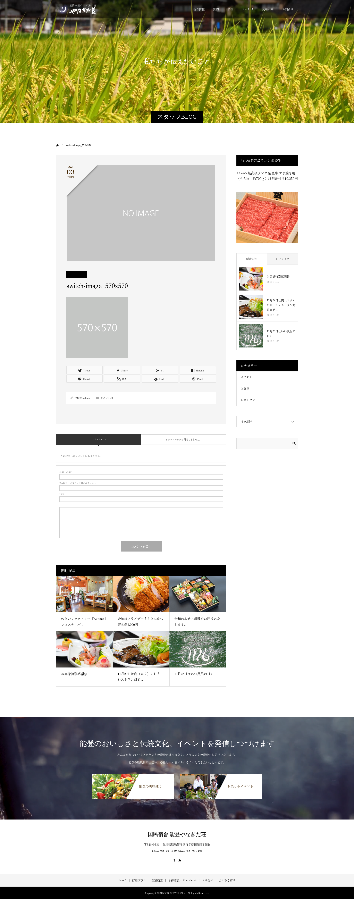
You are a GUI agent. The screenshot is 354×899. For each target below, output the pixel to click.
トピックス (282, 259)
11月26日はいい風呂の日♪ (193, 673)
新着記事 (252, 259)
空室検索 (157, 880)
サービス (247, 9)
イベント (246, 377)
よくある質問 (227, 880)
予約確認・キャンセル (182, 880)
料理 (230, 9)
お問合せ (288, 9)
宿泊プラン (139, 880)
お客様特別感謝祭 (74, 673)
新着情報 (199, 9)
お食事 (245, 388)
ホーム (122, 880)
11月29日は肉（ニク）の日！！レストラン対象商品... (281, 305)
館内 (216, 9)
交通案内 (267, 9)
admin (86, 398)
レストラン (248, 399)
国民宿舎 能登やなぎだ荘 (177, 834)
